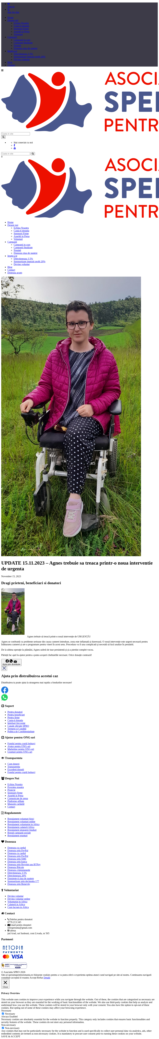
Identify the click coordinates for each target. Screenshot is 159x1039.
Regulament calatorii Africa (20, 827)
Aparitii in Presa (22, 31)
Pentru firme (13, 717)
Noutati (17, 45)
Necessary (10, 1013)
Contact (11, 65)
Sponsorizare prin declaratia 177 (23, 881)
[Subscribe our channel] (15, 148)
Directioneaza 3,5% (23, 54)
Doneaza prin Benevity (18, 884)
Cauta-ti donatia (21, 26)
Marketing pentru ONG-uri (20, 749)
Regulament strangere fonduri (21, 830)
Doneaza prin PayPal (17, 850)
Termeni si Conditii (16, 728)
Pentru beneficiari (16, 714)
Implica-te (12, 51)
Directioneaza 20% (16, 875)
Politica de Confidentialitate (20, 731)
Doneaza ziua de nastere (25, 48)
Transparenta (13, 766)
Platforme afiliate (15, 801)
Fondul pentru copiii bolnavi (21, 743)
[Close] (4, 668)
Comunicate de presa (17, 798)
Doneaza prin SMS (16, 859)
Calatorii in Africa (16, 904)
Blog (9, 62)
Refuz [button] (40, 977)
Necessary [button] (6, 1010)
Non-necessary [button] (8, 1025)
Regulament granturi (17, 835)
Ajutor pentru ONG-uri (18, 746)
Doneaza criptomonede (18, 870)
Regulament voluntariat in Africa (23, 824)
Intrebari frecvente (16, 723)
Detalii (47, 977)
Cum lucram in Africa (18, 907)
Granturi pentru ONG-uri (19, 752)
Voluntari (18, 34)
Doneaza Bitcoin (15, 867)
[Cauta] (33, 153)
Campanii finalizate (23, 42)
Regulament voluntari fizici (20, 818)
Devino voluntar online (18, 899)
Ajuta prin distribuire (11, 664)
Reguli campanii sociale (19, 832)
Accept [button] (33, 977)
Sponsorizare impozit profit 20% (29, 56)
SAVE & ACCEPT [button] (10, 1036)
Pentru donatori (15, 712)
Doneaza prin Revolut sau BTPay (24, 864)
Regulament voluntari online (21, 821)
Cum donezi (13, 764)
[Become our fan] (14, 145)
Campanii (12, 37)
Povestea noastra (15, 787)
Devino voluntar (22, 59)
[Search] (3, 137)
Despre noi (12, 20)
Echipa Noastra (21, 23)
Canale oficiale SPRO (18, 726)
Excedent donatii (15, 769)
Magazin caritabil (15, 804)
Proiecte (11, 790)
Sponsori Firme (21, 28)
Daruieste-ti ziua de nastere (20, 878)
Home (10, 17)
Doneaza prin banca (17, 861)
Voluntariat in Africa (17, 901)
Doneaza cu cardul (16, 847)
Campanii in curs (22, 40)
